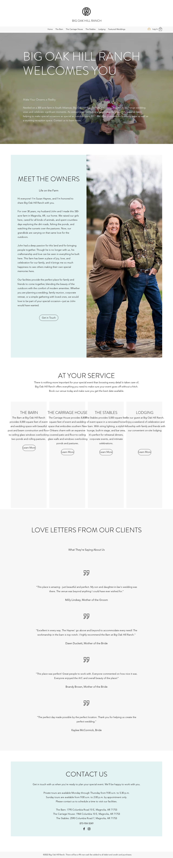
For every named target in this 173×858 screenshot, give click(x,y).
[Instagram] (89, 829)
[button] (160, 29)
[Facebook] (84, 829)
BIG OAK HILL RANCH (87, 21)
